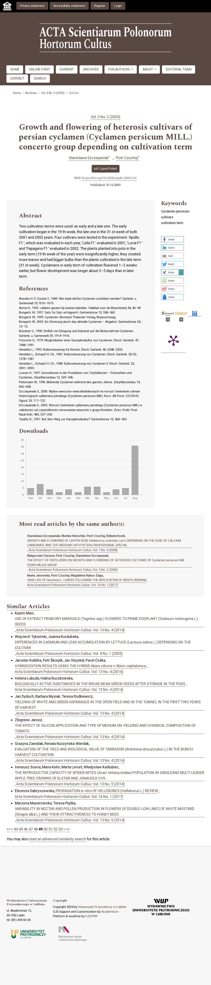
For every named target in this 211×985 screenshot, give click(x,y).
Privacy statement (32, 6)
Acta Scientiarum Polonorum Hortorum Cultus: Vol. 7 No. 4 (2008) (73, 550)
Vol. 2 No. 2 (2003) (52, 93)
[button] (172, 239)
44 (16, 829)
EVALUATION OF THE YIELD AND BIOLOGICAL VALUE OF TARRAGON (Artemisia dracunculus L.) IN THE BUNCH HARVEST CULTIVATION (104, 752)
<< (8, 829)
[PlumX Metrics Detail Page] (173, 340)
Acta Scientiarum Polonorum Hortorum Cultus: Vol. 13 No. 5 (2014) (70, 784)
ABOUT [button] (148, 69)
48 (36, 829)
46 (26, 829)
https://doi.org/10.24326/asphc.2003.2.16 (109, 178)
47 (31, 829)
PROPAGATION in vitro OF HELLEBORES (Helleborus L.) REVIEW (107, 791)
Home (17, 93)
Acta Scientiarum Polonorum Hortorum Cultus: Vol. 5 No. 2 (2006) (73, 570)
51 (50, 829)
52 (55, 829)
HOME (14, 69)
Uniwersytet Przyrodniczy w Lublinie (102, 907)
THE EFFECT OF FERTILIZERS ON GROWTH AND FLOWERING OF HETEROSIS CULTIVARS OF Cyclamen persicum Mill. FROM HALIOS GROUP (106, 562)
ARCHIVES (91, 69)
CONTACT (17, 78)
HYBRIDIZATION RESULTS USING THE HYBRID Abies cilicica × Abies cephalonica (80, 666)
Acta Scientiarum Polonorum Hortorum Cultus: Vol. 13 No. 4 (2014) (70, 630)
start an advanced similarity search (57, 839)
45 (21, 829)
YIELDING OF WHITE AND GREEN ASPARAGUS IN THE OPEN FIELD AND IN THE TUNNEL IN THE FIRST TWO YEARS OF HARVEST (108, 705)
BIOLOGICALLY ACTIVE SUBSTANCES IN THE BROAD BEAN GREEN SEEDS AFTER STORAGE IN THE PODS (100, 684)
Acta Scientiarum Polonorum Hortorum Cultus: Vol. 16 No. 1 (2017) (72, 585)
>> (68, 829)
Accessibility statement (69, 6)
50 (45, 829)
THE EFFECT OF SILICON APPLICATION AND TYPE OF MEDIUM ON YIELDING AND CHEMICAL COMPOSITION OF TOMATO (105, 728)
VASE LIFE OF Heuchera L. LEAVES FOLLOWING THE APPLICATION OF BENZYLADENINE (87, 580)
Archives (31, 93)
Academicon (109, 911)
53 (60, 829)
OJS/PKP (91, 916)
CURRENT (67, 69)
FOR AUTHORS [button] (119, 69)
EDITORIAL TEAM (178, 69)
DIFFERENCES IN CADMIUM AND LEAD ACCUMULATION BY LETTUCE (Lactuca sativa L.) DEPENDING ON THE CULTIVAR (103, 645)
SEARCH (40, 78)
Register (99, 6)
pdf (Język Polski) (105, 168)
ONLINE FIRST (39, 69)
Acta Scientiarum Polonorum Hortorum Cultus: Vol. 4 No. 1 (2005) (69, 653)
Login (118, 6)
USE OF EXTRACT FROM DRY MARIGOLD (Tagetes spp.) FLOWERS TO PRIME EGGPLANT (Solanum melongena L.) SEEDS (106, 621)
